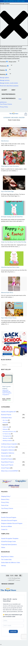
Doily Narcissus (5, 140)
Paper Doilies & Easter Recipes (8, 317)
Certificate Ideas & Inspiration (9, 444)
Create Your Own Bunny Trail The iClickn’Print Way (13, 242)
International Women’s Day (9, 431)
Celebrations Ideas (6, 417)
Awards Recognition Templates (9, 538)
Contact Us (4, 529)
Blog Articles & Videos (7, 556)
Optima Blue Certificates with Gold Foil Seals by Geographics (6, 392)
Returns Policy (5, 499)
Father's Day (6, 427)
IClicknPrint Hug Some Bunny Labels (10, 267)
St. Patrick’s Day (7, 433)
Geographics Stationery (7, 450)
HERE (18, 1)
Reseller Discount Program (8, 517)
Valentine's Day (6, 438)
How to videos (5, 456)
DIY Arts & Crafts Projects (8, 447)
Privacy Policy (4, 107)
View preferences (8, 94)
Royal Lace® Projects (7, 465)
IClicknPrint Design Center (8, 541)
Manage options (4, 77)
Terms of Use (4, 505)
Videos (3, 547)
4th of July (5, 420)
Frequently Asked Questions (9, 544)
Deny (13, 90)
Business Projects (6, 414)
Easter (4, 424)
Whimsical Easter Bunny (7, 292)
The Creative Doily (6, 559)
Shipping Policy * (6, 496)
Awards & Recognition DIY (8, 411)
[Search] (20, 365)
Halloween (5, 429)
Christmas (5, 422)
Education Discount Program (9, 520)
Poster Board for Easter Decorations (10, 166)
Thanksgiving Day (7, 436)
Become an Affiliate (6, 526)
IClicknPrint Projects (6, 459)
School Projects (5, 468)
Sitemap (3, 565)
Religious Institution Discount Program (11, 523)
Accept (4, 90)
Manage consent (8, 583)
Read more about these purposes (9, 85)
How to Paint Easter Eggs (7, 191)
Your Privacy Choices (6, 104)
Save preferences (8, 98)
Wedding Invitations (7, 440)
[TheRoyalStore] (13, 113)
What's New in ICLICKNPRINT (9, 471)
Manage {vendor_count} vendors (9, 83)
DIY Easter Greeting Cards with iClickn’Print (12, 216)
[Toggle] (26, 415)
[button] (14, 25)
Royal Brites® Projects (7, 462)
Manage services (4, 80)
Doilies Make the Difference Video (10, 562)
